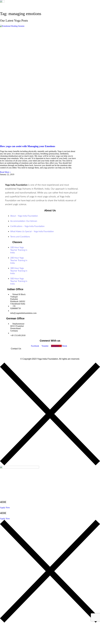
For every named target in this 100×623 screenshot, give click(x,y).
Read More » (5, 172)
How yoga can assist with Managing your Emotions (27, 146)
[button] (41, 11)
